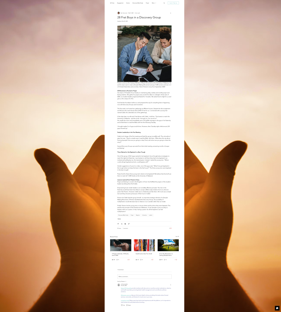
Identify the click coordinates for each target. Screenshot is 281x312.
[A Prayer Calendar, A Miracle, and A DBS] (120, 245)
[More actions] (171, 13)
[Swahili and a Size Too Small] (144, 245)
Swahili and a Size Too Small (144, 254)
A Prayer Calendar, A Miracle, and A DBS (120, 254)
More (153, 3)
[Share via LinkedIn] (125, 223)
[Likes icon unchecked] (122, 305)
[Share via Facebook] (118, 223)
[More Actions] (171, 285)
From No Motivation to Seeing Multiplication (166, 254)
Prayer (147, 3)
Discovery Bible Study (138, 3)
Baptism (138, 215)
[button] (164, 3)
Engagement (120, 3)
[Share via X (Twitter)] (121, 223)
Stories (128, 3)
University (144, 215)
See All (177, 236)
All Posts (112, 3)
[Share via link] (129, 223)
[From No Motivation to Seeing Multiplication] (168, 245)
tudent (150, 215)
